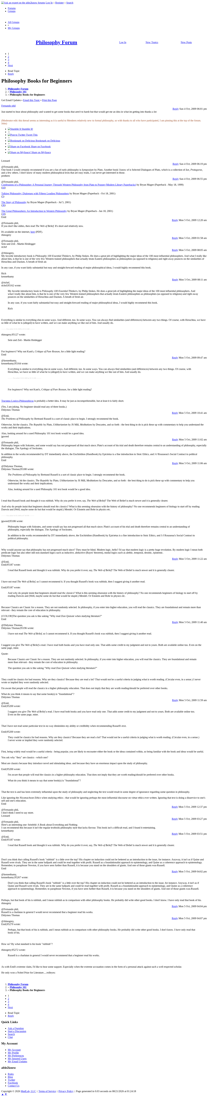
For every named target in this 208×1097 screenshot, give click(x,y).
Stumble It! (27, 129)
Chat (10, 1037)
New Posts (186, 42)
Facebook (13, 1082)
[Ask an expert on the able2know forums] (23, 2)
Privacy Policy (65, 1091)
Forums (12, 8)
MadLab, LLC (28, 1091)
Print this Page (49, 100)
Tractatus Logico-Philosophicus (17, 400)
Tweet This (31, 134)
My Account (14, 1049)
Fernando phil (8, 105)
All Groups (13, 22)
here (33, 231)
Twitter (11, 1079)
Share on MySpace (41, 152)
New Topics (152, 42)
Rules (11, 1074)
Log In (49, 2)
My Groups (14, 28)
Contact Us (13, 1085)
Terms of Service (47, 1091)
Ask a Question (16, 1028)
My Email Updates (17, 1061)
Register (59, 2)
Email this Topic (31, 100)
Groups (11, 11)
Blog (10, 1077)
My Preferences (16, 1055)
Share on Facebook (40, 146)
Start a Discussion (17, 1031)
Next (10, 65)
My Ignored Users (17, 1058)
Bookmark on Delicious (47, 140)
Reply (11, 73)
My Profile (13, 1052)
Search (69, 2)
